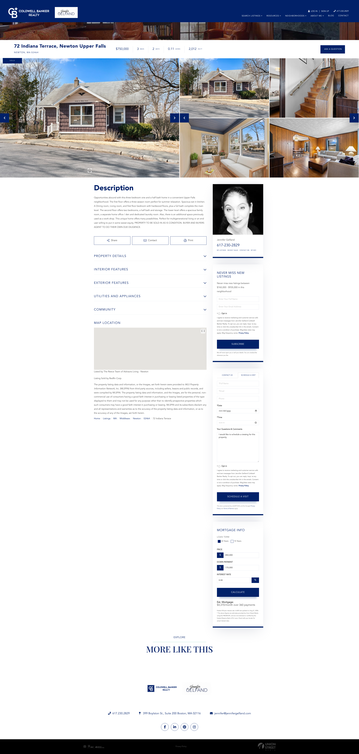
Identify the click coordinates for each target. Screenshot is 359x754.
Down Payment (225, 562)
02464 (147, 419)
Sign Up (325, 11)
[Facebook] (165, 727)
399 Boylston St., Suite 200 (171, 713)
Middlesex (125, 419)
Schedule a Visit (248, 375)
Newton (137, 419)
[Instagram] (194, 727)
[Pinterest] (184, 727)
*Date (219, 406)
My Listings (221, 250)
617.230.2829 (342, 11)
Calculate (238, 592)
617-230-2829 (228, 245)
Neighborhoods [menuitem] (294, 16)
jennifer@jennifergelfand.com (232, 713)
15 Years (237, 541)
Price (219, 550)
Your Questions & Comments (229, 429)
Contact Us (227, 375)
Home (97, 419)
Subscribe (238, 344)
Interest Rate (224, 575)
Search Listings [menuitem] (251, 16)
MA (115, 419)
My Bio (253, 250)
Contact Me (244, 250)
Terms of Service (229, 508)
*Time (219, 417)
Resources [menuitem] (273, 16)
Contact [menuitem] (343, 16)
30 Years (224, 541)
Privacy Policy (244, 333)
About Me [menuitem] (316, 16)
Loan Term (223, 537)
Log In (313, 11)
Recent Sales (232, 250)
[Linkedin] (175, 727)
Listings (106, 419)
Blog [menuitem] (331, 16)
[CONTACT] (332, 49)
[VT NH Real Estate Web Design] (267, 746)
